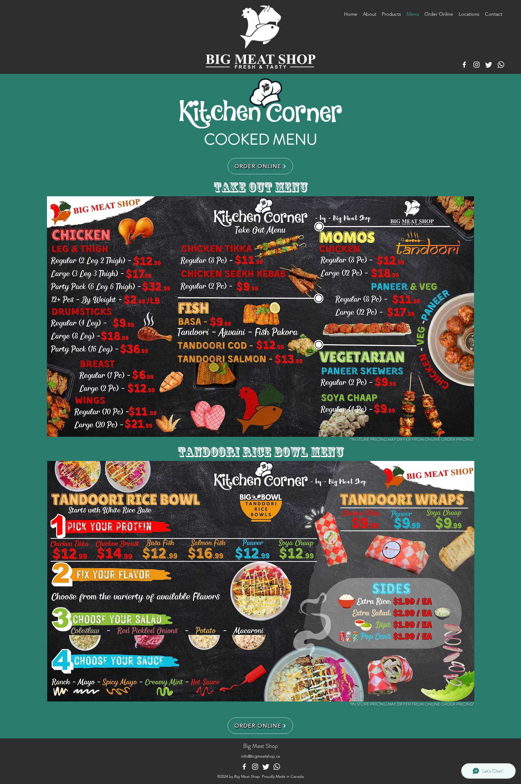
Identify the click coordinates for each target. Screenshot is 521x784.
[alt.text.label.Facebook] (464, 65)
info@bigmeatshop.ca (260, 756)
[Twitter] (489, 65)
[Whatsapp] (501, 65)
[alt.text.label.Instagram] (476, 65)
